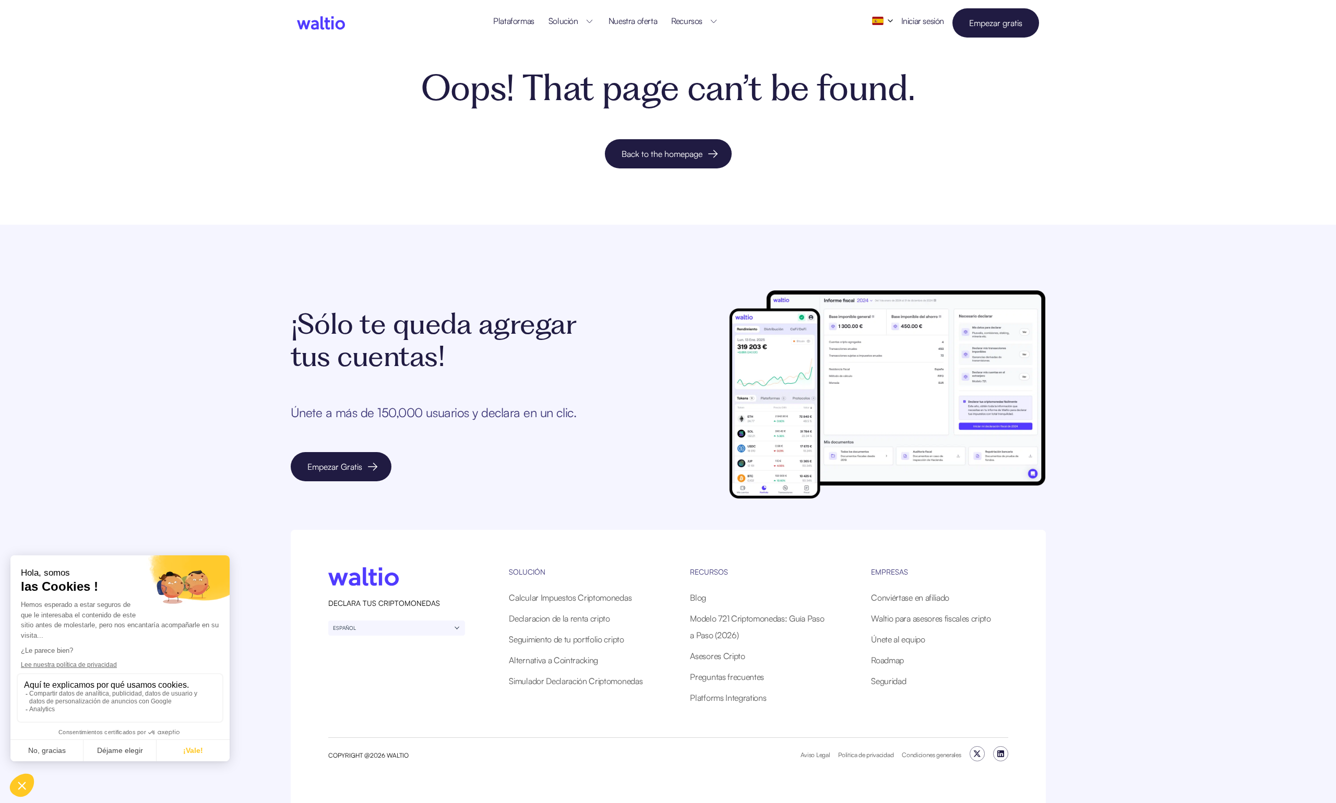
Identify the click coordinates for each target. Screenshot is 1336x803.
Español (344, 628)
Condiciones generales (931, 755)
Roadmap (887, 660)
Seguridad (888, 681)
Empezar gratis (995, 23)
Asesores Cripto (717, 656)
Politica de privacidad (865, 755)
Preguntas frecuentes (727, 677)
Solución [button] (563, 21)
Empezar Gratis (334, 466)
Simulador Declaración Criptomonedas (575, 681)
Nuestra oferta (633, 21)
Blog (698, 597)
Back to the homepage (662, 154)
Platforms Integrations (728, 697)
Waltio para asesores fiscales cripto (931, 618)
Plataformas (513, 21)
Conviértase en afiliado (910, 597)
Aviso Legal (815, 755)
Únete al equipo (898, 639)
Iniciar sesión (922, 21)
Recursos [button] (686, 21)
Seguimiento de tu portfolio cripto (566, 639)
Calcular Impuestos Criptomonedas (570, 597)
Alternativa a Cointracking (553, 660)
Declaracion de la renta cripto (559, 618)
